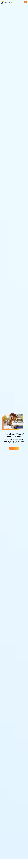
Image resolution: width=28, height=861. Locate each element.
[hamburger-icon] (25, 2)
